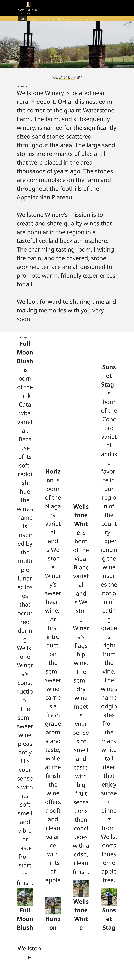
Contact (89, 18)
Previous (2, 44)
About (34, 18)
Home (22, 18)
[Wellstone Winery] (28, 8)
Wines (45, 18)
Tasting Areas (61, 18)
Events (77, 18)
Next (132, 44)
